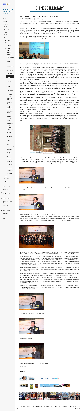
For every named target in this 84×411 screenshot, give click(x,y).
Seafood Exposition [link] (9, 152)
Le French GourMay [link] (9, 117)
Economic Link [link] (6, 189)
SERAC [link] (8, 156)
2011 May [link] (7, 48)
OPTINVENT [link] (9, 136)
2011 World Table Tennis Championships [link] (10, 56)
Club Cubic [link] (9, 83)
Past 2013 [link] (6, 32)
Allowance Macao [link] (9, 60)
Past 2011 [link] (6, 37)
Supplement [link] (5, 213)
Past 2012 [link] (6, 35)
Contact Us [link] (5, 216)
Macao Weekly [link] (10, 123)
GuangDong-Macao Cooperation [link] (10, 107)
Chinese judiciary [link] (9, 76)
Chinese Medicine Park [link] (10, 80)
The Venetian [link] (10, 164)
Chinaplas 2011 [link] (10, 73)
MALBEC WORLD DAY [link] (9, 126)
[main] (50, 8)
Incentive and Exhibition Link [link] (6, 192)
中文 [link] (4, 218)
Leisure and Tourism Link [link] (7, 202)
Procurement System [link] (10, 139)
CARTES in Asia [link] (10, 70)
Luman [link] (8, 120)
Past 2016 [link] (6, 26)
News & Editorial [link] (6, 210)
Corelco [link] (8, 86)
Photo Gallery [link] (7, 184)
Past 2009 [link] (6, 178)
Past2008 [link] (6, 181)
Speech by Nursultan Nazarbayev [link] (9, 160)
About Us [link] (5, 21)
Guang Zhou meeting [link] (9, 102)
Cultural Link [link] (6, 196)
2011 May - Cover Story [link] (9, 51)
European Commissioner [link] (10, 89)
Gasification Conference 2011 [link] (9, 98)
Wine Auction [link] (10, 170)
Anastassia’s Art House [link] (10, 67)
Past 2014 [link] (6, 29)
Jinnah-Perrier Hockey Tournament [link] (10, 113)
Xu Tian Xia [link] (9, 173)
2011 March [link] (8, 45)
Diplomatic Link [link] (6, 186)
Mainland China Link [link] (7, 208)
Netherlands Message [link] (9, 133)
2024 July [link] (5, 18)
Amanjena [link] (9, 64)
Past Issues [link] (5, 24)
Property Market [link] (9, 143)
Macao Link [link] (5, 205)
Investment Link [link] (6, 198)
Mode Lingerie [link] (10, 130)
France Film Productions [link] (9, 93)
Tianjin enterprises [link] (9, 167)
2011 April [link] (7, 40)
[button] (82, 1)
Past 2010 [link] (6, 176)
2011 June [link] (7, 43)
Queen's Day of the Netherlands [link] (10, 148)
